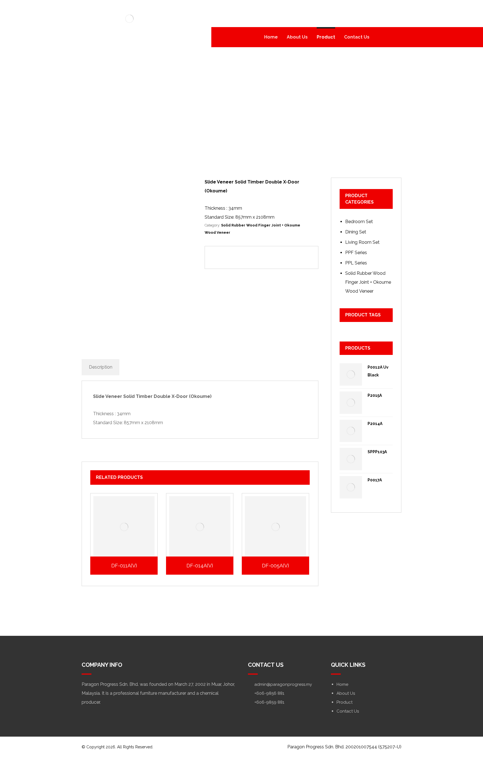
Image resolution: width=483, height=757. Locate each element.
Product (344, 702)
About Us (346, 693)
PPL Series (356, 263)
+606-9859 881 (269, 702)
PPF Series (356, 252)
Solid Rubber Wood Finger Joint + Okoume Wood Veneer (368, 282)
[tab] (100, 367)
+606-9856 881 (269, 693)
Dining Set (355, 232)
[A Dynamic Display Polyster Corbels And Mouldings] (129, 19)
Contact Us (348, 711)
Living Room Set (362, 242)
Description (100, 367)
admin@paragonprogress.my (283, 684)
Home (342, 684)
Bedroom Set (359, 221)
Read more (127, 540)
